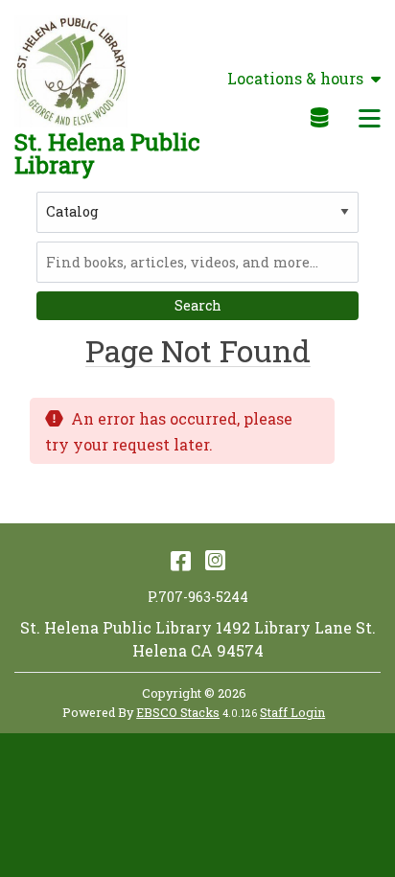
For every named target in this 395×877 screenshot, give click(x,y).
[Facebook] (181, 559)
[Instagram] (215, 559)
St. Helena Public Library (106, 153)
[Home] (71, 71)
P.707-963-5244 (198, 597)
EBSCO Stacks (178, 712)
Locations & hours (295, 78)
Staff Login (292, 712)
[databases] (321, 117)
